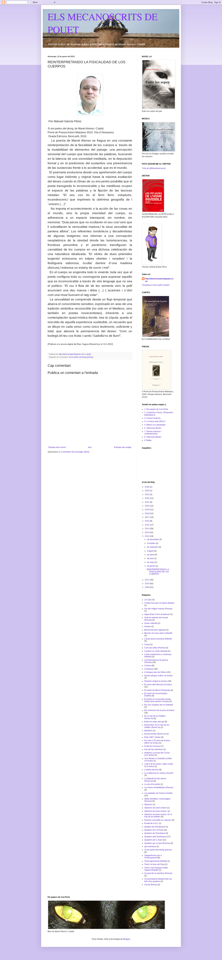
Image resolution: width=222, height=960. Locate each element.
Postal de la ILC (151, 823)
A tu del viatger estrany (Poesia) (158, 609)
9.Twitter (148, 440)
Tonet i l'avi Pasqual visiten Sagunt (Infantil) (156, 869)
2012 (147, 536)
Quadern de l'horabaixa (154, 833)
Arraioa (147, 626)
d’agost (150, 551)
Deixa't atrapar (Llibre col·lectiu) (158, 675)
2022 (147, 498)
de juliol (151, 555)
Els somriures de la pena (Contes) (159, 710)
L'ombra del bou (151, 770)
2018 (147, 513)
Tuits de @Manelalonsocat (153, 168)
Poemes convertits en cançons (157, 820)
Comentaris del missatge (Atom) (75, 452)
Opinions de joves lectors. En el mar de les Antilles (158, 815)
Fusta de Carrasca (152, 746)
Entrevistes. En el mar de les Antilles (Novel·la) (156, 726)
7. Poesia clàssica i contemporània (152, 432)
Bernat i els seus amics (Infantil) (158, 633)
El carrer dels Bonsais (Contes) (158, 684)
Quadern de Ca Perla (153, 830)
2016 (147, 521)
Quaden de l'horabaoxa (154, 827)
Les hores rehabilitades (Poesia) (158, 787)
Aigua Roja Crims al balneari (157, 614)
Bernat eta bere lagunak (155, 630)
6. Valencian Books (152, 428)
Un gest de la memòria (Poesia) (158, 873)
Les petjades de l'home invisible (158, 793)
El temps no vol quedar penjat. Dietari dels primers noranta (157, 700)
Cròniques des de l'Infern (155, 672)
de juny (150, 558)
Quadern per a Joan (153, 840)
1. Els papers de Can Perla (156, 409)
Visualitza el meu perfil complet (155, 285)
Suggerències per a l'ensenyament (153, 856)
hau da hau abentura (153, 749)
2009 (147, 587)
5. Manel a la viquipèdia (154, 425)
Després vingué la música (155, 681)
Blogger (126, 939)
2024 (147, 494)
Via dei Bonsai (150, 884)
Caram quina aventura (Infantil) (158, 639)
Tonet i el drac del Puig (154, 864)
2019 (147, 509)
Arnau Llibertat (150, 623)
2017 (147, 517)
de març (151, 562)
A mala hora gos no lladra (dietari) (159, 603)
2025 (147, 490)
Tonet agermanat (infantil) (155, 861)
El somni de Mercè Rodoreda (157, 690)
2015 (147, 525)
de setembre (153, 547)
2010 (147, 583)
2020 (147, 506)
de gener (151, 566)
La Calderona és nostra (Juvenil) (158, 773)
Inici (90, 447)
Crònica (147, 665)
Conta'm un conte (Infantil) (155, 651)
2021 (147, 502)
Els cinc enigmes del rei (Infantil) (158, 705)
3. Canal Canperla (152, 418)
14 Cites (148, 600)
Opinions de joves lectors (155, 808)
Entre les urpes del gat (154, 722)
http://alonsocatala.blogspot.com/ (159, 280)
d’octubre (151, 543)
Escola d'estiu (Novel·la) (155, 734)
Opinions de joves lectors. (155, 811)
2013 (147, 532)
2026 (147, 487)
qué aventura (150, 846)
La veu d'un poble (152, 784)
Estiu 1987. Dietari (152, 737)
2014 (147, 528)
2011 (147, 580)
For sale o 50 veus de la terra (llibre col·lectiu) (157, 741)
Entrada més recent (57, 447)
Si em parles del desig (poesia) (81, 357)
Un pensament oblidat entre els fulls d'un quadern (158, 880)
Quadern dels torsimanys (155, 836)
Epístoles (148, 730)
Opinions (148, 804)
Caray (147, 644)
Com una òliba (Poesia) (154, 648)
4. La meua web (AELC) (154, 421)
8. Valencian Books (152, 437)
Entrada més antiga (122, 447)
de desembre (153, 539)
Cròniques (149, 669)
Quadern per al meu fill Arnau (157, 843)
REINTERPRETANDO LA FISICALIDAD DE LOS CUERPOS (158, 571)
